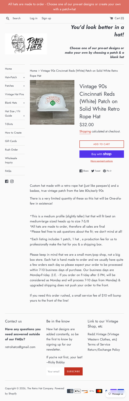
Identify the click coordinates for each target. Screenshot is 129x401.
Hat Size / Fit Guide (15, 113)
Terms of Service (99, 344)
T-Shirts (9, 124)
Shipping (85, 131)
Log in (33, 18)
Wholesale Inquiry (11, 160)
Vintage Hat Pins (14, 94)
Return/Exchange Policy (104, 349)
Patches (15, 86)
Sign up (46, 18)
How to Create (13, 133)
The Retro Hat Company (40, 388)
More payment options (102, 161)
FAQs (8, 171)
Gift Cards (11, 141)
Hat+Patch (15, 77)
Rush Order (11, 150)
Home (8, 69)
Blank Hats (15, 103)
